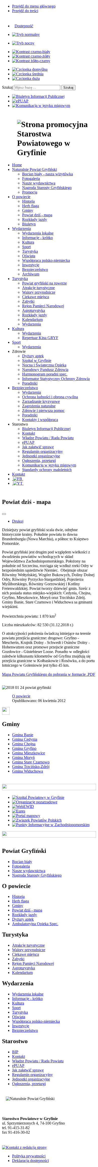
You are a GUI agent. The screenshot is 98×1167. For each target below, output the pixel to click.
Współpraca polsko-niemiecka (46, 260)
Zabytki (28, 301)
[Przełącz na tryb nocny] (23, 43)
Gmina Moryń (23, 757)
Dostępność (24, 26)
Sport (26, 247)
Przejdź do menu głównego (34, 6)
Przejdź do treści (25, 11)
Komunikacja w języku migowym (49, 465)
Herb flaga (30, 206)
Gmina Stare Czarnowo (31, 762)
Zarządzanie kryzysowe (41, 401)
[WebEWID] (23, 806)
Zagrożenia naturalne (39, 406)
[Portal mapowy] (26, 815)
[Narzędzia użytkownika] (4, 514)
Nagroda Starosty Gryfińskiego (47, 187)
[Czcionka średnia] (27, 74)
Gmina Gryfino (24, 748)
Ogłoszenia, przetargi (39, 460)
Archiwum (30, 274)
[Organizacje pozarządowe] (34, 802)
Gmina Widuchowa (27, 771)
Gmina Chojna (23, 744)
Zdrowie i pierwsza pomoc (43, 410)
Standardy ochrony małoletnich (47, 470)
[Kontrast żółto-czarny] (31, 61)
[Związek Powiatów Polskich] (37, 820)
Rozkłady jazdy (34, 219)
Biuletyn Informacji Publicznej (46, 429)
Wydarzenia (31, 324)
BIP (15, 1052)
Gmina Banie (22, 735)
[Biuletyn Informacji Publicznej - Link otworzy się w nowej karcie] (38, 96)
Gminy (27, 210)
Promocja (29, 192)
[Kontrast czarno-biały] (31, 52)
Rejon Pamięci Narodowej (43, 306)
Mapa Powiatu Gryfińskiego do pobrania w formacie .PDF (48, 674)
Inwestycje (30, 265)
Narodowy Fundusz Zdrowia (45, 369)
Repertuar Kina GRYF (40, 338)
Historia (28, 201)
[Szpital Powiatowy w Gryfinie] (38, 797)
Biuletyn (29, 224)
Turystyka (30, 251)
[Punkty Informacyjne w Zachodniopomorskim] (50, 825)
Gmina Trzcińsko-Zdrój (31, 766)
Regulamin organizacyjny (42, 451)
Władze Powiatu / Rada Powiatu (48, 438)
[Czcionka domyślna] (29, 69)
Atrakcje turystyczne (38, 288)
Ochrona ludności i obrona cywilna (50, 397)
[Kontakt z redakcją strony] (24, 1147)
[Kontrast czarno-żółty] (31, 56)
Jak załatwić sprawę (38, 447)
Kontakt (28, 433)
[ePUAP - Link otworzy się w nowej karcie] (20, 101)
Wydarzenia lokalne (38, 233)
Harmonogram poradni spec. (44, 374)
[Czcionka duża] (26, 78)
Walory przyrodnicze (38, 292)
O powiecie (21, 696)
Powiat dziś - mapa (37, 215)
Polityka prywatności (28, 1156)
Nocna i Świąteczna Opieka (44, 365)
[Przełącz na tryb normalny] (26, 34)
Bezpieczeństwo (35, 269)
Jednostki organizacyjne (41, 456)
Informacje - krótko (37, 238)
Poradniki (29, 383)
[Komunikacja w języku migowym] (41, 105)
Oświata (28, 256)
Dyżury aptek (33, 356)
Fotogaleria (31, 178)
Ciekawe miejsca (35, 297)
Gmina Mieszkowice (28, 753)
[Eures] (18, 811)
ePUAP (28, 442)
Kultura (28, 242)
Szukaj (7, 87)
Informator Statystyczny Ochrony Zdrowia (56, 379)
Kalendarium (32, 319)
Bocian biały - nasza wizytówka (47, 174)
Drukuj (17, 521)
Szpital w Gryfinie (36, 360)
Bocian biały (22, 861)
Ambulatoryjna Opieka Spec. (35, 924)
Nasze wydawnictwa (38, 183)
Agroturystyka (33, 310)
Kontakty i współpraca (40, 419)
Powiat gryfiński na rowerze (44, 283)
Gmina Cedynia (24, 739)
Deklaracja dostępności (30, 1160)
